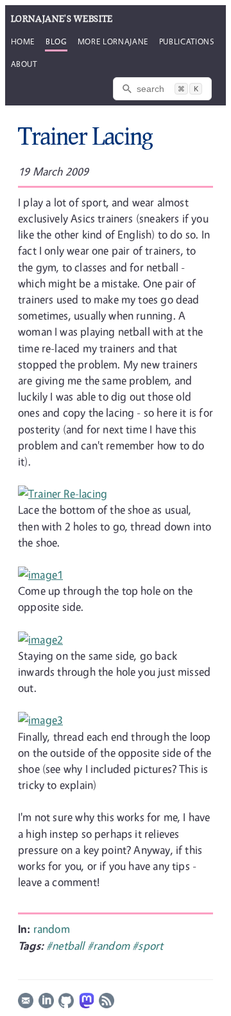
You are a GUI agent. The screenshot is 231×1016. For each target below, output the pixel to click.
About (24, 64)
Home (23, 41)
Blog (56, 41)
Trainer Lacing (85, 136)
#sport (147, 945)
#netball (66, 945)
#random (109, 945)
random (51, 929)
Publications (186, 41)
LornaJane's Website (62, 19)
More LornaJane (113, 41)
